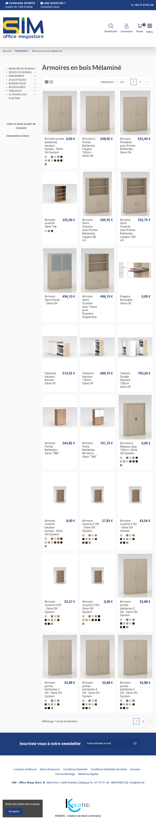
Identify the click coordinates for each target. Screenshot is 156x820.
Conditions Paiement (75, 769)
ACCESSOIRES (17, 87)
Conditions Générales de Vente (109, 769)
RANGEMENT (16, 75)
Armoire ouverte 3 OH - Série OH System (128, 526)
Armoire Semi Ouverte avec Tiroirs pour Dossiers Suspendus (89, 307)
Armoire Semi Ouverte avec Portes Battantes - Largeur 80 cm (90, 230)
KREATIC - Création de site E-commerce (78, 815)
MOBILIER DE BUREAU (22, 68)
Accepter (14, 811)
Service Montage (65, 774)
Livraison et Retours (25, 769)
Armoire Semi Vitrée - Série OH (52, 300)
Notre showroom (50, 769)
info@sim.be (136, 782)
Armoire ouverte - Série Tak (51, 223)
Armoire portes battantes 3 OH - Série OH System (53, 689)
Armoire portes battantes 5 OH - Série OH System (128, 689)
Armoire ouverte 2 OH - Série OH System (90, 526)
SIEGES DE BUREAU (20, 72)
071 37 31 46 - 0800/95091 (109, 782)
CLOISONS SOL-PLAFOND (18, 96)
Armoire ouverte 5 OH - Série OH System (91, 606)
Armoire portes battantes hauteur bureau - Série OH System (54, 145)
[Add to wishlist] (57, 134)
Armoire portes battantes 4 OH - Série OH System (91, 689)
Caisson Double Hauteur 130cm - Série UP (125, 380)
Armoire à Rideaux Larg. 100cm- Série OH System (128, 448)
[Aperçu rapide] (62, 134)
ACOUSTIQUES (17, 79)
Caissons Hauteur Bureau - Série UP (50, 378)
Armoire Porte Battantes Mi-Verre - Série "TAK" (89, 449)
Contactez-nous (49, 6)
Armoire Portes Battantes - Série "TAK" (52, 448)
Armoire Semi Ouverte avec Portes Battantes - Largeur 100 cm (127, 230)
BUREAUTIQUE (17, 83)
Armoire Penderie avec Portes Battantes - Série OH (127, 145)
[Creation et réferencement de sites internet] (78, 805)
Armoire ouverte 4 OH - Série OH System (53, 606)
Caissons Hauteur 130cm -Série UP (88, 378)
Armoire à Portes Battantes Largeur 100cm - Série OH (88, 147)
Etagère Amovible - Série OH (127, 300)
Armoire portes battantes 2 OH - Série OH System (128, 608)
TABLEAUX (15, 90)
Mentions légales (88, 774)
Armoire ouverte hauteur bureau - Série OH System (54, 527)
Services (135, 769)
